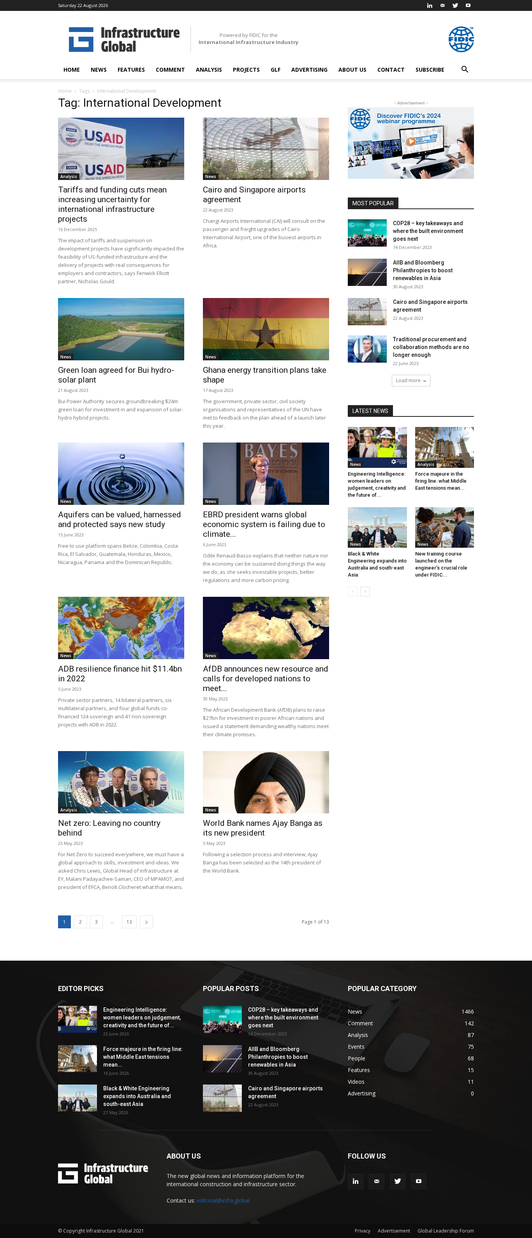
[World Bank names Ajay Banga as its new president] (266, 782)
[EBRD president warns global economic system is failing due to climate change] (266, 474)
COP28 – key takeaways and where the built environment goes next (428, 231)
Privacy (362, 1230)
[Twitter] (455, 5)
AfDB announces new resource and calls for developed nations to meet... (265, 678)
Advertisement (394, 1230)
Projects (246, 69)
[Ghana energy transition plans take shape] (266, 329)
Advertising (309, 69)
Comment (170, 69)
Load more (408, 380)
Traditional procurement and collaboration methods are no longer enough (431, 347)
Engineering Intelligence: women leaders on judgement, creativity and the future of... (142, 1017)
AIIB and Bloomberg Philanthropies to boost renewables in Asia (423, 270)
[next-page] (146, 921)
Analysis (209, 69)
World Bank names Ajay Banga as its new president (262, 828)
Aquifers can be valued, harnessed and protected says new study (119, 519)
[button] (464, 70)
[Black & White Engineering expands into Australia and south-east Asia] (377, 527)
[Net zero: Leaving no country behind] (121, 782)
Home (71, 69)
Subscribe (430, 69)
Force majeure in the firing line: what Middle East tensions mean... (441, 481)
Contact (391, 69)
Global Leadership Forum (445, 1230)
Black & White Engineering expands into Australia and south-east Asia (137, 1096)
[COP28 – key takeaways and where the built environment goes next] (367, 233)
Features (131, 69)
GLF (275, 69)
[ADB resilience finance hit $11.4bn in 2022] (121, 628)
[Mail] (442, 5)
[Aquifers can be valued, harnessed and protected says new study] (121, 474)
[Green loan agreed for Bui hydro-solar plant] (121, 329)
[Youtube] (468, 5)
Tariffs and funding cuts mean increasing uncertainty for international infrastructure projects (112, 204)
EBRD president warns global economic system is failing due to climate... (264, 524)
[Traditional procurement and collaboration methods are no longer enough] (367, 349)
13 (129, 922)
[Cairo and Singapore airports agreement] (266, 149)
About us (352, 69)
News (99, 69)
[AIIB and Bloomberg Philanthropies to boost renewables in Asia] (367, 272)
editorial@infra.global (223, 1200)
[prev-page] (353, 591)
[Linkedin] (429, 5)
